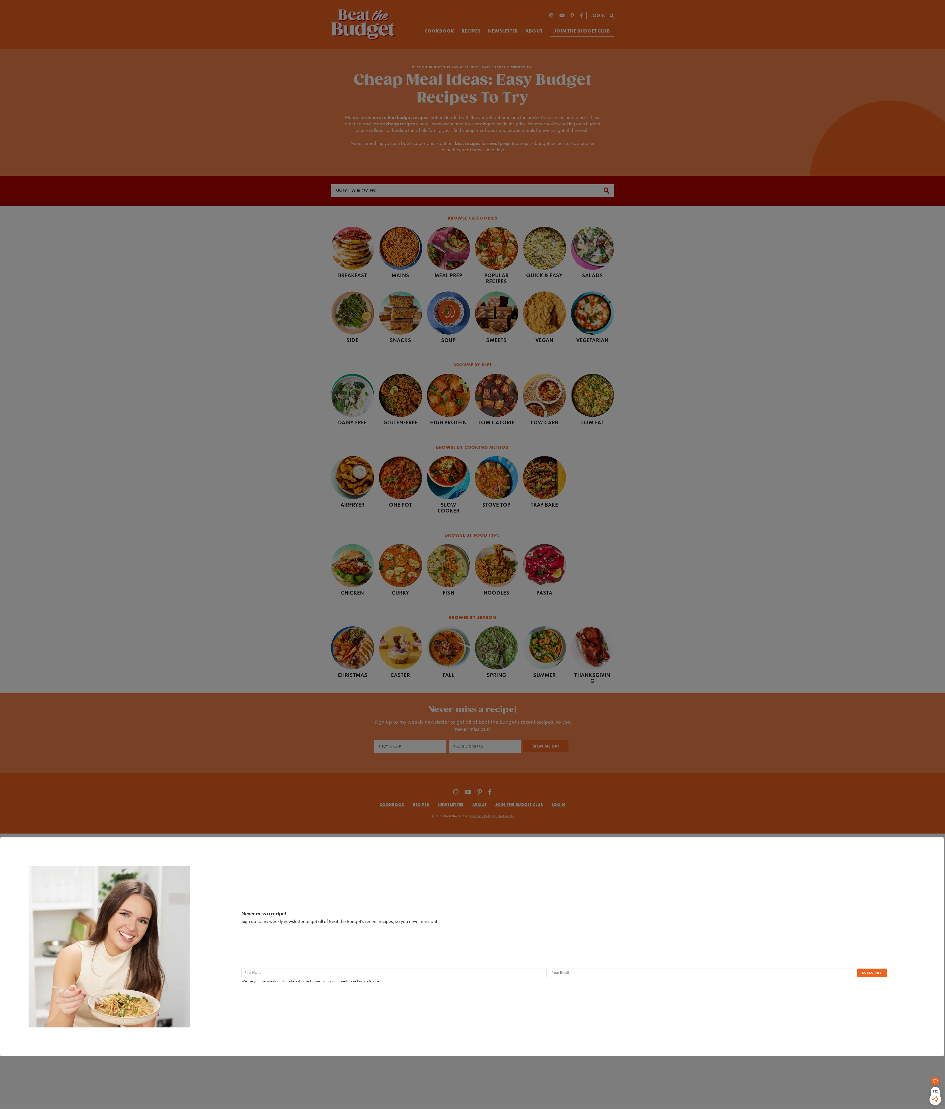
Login (598, 15)
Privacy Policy (482, 816)
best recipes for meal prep (482, 143)
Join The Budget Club (582, 31)
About (533, 31)
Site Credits (505, 816)
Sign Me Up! (546, 746)
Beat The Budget (427, 67)
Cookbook (392, 804)
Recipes (471, 31)
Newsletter (503, 31)
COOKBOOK (440, 31)
